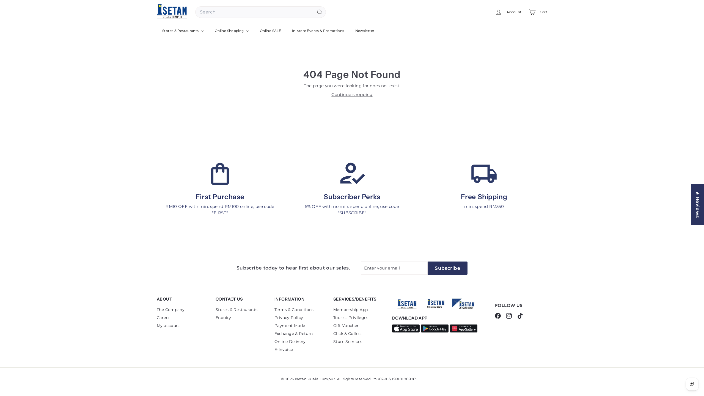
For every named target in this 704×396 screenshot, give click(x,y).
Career (163, 317)
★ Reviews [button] (697, 204)
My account (168, 325)
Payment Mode (289, 325)
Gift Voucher (346, 325)
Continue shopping (351, 94)
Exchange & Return (293, 333)
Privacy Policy (288, 317)
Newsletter (365, 31)
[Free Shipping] (484, 174)
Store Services (347, 341)
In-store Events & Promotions (318, 31)
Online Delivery (290, 341)
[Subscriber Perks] (352, 174)
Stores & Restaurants (181, 31)
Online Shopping (230, 31)
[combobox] (260, 12)
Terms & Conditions (294, 309)
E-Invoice (283, 349)
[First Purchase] (220, 174)
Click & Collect (347, 333)
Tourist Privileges (351, 317)
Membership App (350, 309)
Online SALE (270, 31)
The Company (171, 309)
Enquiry (223, 317)
